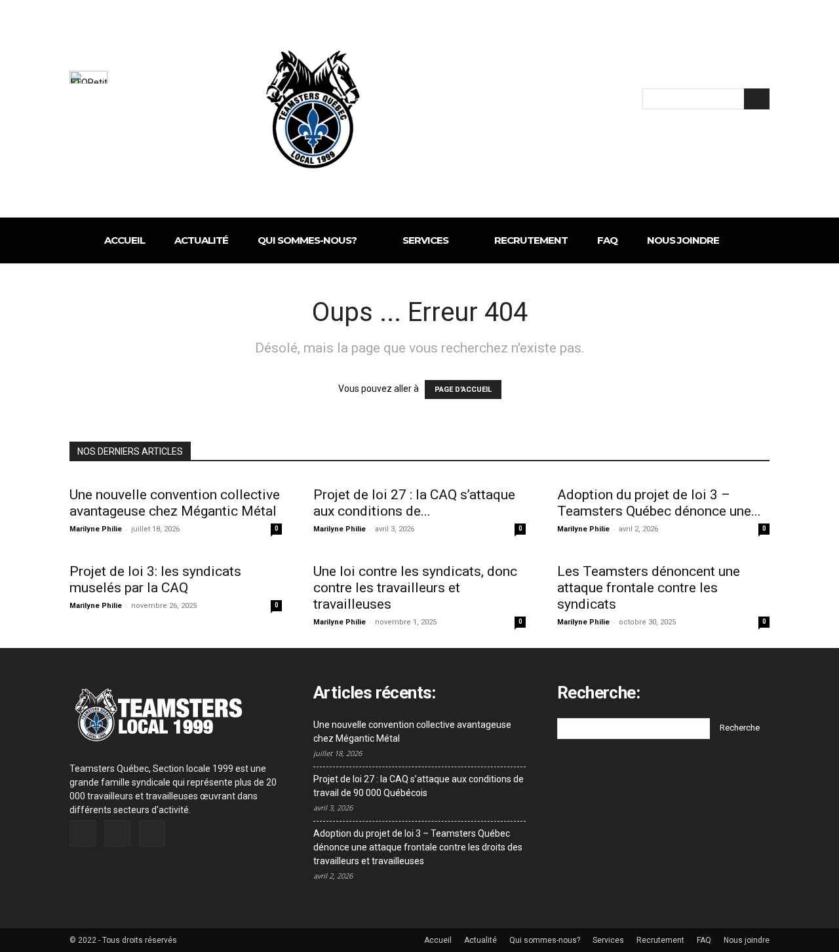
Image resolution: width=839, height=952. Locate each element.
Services (608, 940)
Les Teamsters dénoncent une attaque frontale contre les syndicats (648, 587)
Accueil (438, 940)
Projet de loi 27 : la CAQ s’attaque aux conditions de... (414, 503)
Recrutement (660, 940)
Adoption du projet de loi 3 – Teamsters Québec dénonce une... (659, 503)
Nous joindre (747, 940)
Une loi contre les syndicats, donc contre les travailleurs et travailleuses (415, 587)
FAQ (704, 940)
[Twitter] (117, 833)
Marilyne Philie (95, 529)
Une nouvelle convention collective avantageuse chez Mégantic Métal (174, 503)
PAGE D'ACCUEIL (463, 389)
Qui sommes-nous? (544, 940)
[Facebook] (82, 833)
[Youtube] (152, 833)
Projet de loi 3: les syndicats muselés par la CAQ (155, 579)
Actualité (480, 940)
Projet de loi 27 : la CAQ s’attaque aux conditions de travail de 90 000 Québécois (418, 786)
